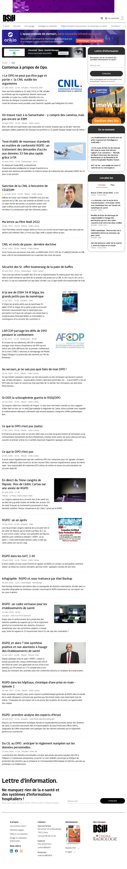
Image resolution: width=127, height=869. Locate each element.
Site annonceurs (44, 844)
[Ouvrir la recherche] (102, 18)
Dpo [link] (13, 63)
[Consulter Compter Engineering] (63, 6)
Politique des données (107, 81)
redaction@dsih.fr (45, 855)
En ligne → (70, 852)
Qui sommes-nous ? (18, 826)
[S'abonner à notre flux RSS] (21, 850)
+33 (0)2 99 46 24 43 (47, 836)
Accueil (5, 63)
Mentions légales (17, 830)
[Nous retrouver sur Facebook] (16, 850)
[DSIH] (105, 829)
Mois (113, 185)
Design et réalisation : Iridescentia (19, 839)
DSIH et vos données (19, 834)
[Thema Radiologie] (105, 838)
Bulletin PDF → (72, 848)
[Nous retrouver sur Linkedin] (11, 850)
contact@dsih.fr (44, 847)
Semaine (102, 185)
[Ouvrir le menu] (122, 18)
